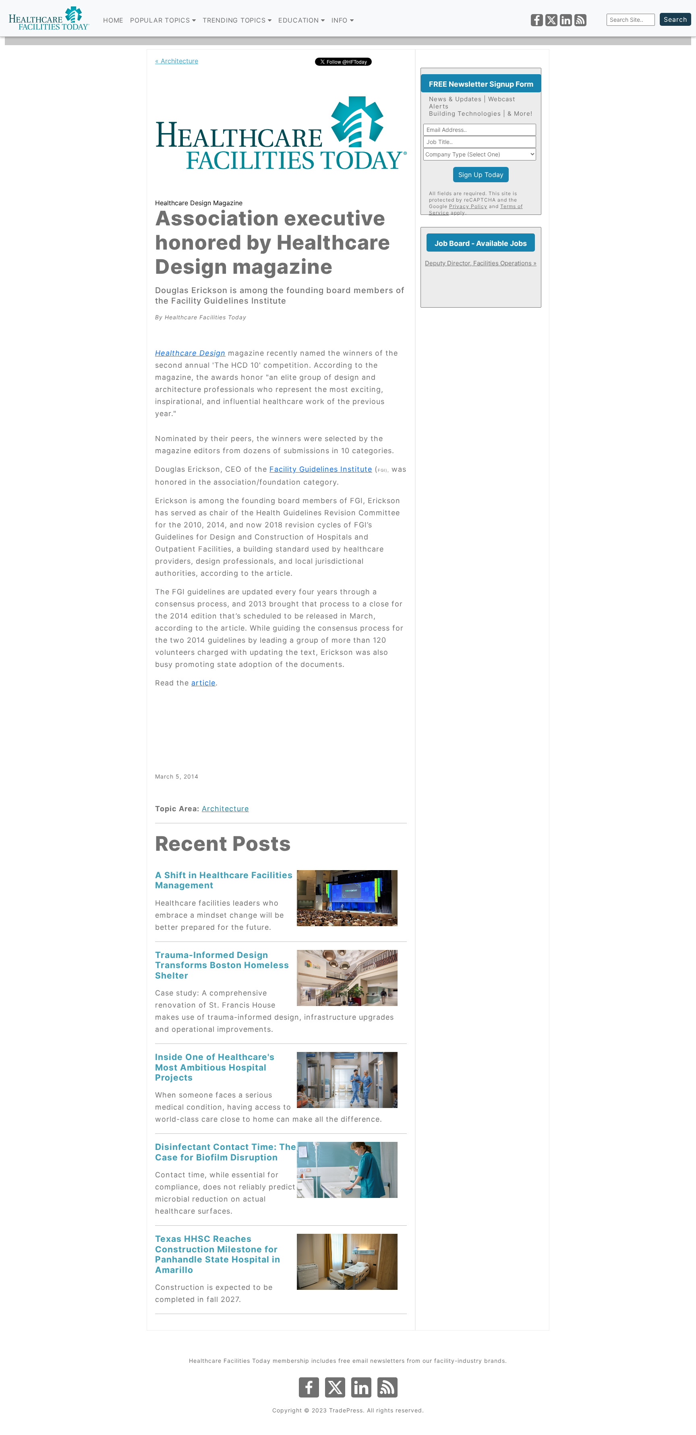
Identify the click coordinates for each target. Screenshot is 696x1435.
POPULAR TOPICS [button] (161, 20)
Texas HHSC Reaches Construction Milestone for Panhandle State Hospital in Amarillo (217, 1254)
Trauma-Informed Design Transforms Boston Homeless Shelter (222, 965)
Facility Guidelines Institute (320, 469)
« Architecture (176, 61)
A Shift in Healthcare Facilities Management (224, 880)
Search (675, 19)
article (203, 683)
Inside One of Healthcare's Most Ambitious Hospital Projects (215, 1067)
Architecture (225, 808)
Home (113, 20)
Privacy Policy (468, 206)
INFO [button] (340, 20)
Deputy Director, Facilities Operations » (480, 263)
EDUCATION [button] (299, 20)
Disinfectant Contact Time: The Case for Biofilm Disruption (225, 1151)
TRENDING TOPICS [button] (235, 20)
